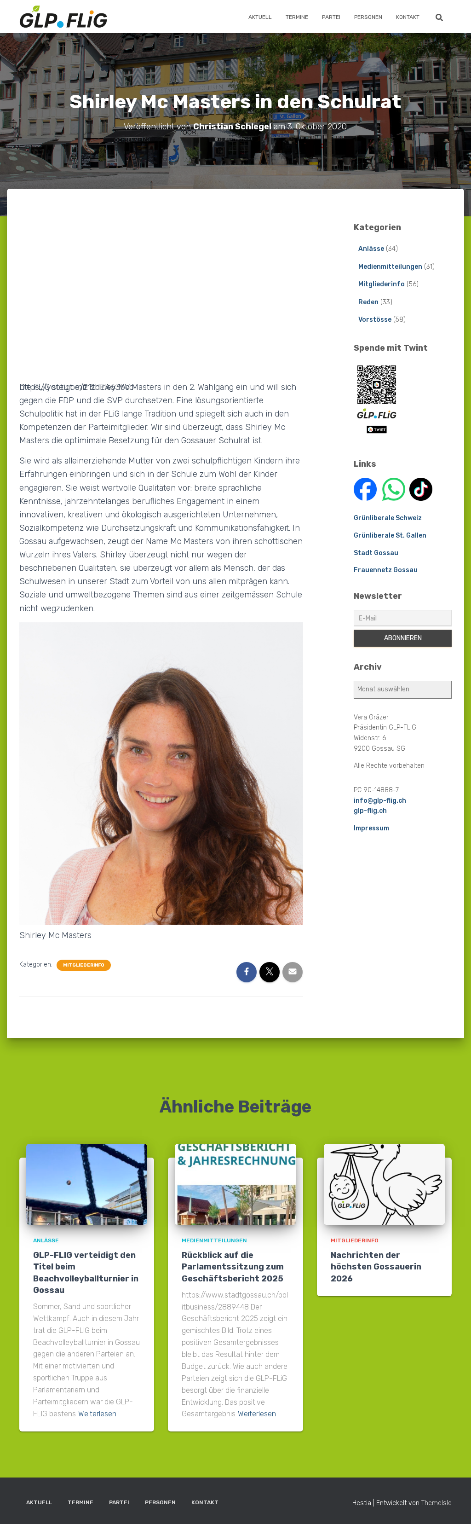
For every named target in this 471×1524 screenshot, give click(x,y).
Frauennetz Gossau (386, 570)
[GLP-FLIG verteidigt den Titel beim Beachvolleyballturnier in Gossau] (86, 1184)
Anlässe (371, 249)
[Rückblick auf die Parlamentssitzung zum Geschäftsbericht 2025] (235, 1184)
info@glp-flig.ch (380, 801)
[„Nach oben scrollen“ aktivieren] (453, 1505)
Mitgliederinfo (83, 965)
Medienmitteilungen (390, 267)
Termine (297, 17)
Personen (368, 17)
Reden (368, 302)
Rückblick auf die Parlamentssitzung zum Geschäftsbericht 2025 (233, 1266)
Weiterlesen (97, 1413)
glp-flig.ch (370, 811)
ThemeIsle (436, 1503)
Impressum (371, 828)
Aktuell (260, 17)
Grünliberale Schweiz (388, 518)
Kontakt (407, 17)
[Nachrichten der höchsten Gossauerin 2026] (384, 1184)
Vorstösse (374, 320)
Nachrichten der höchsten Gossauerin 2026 (376, 1266)
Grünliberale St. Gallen (390, 535)
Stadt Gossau (376, 553)
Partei (331, 17)
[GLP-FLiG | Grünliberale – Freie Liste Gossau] (63, 16)
